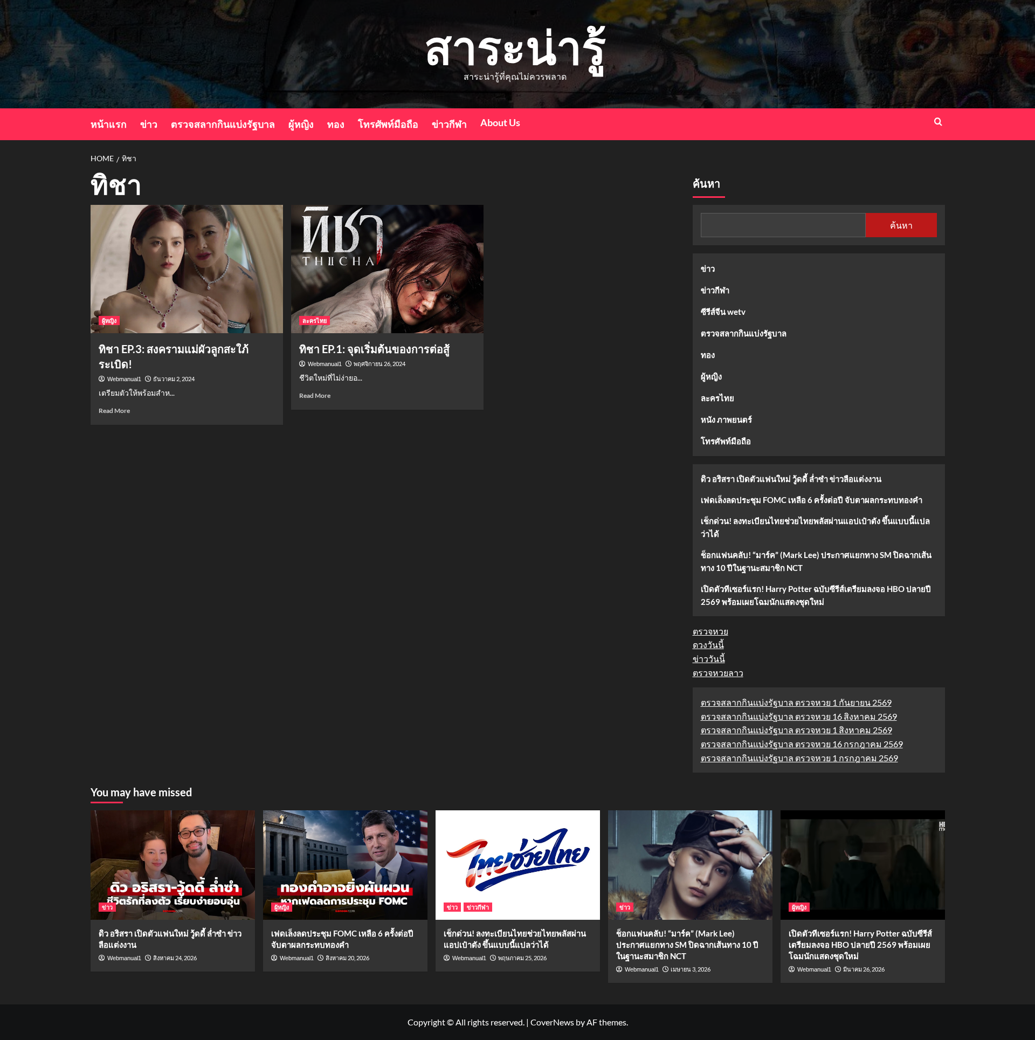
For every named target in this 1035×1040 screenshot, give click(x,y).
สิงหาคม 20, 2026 (347, 957)
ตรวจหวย (710, 631)
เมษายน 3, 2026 (690, 969)
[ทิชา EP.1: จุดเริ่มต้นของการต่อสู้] (387, 269)
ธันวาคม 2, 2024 (174, 378)
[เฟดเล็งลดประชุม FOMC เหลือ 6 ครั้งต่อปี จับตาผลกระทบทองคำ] (345, 865)
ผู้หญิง (301, 124)
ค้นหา (706, 184)
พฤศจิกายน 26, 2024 (379, 363)
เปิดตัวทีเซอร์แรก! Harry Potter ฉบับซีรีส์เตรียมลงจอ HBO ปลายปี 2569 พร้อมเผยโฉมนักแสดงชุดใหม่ (816, 595)
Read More (114, 411)
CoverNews (552, 1022)
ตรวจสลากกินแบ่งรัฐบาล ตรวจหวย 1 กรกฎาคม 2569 (799, 758)
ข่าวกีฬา (449, 124)
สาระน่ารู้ (515, 46)
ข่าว (148, 124)
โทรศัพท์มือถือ (388, 124)
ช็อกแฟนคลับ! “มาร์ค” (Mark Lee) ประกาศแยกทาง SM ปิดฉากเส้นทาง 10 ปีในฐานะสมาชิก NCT (816, 561)
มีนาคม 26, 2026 (864, 969)
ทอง (335, 124)
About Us (500, 122)
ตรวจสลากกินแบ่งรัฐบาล (223, 124)
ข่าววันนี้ (709, 658)
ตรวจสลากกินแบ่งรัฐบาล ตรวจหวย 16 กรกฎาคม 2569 (802, 744)
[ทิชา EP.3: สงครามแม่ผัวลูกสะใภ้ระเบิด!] (187, 269)
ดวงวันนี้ (708, 644)
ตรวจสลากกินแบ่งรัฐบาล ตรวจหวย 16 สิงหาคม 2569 (799, 716)
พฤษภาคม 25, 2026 (522, 957)
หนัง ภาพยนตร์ (726, 419)
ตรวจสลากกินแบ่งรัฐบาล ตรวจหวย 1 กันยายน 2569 (796, 702)
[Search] (938, 121)
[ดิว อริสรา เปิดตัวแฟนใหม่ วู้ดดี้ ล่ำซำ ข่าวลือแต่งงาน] (173, 865)
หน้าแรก (109, 124)
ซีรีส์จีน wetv (723, 311)
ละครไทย (314, 320)
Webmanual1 (124, 379)
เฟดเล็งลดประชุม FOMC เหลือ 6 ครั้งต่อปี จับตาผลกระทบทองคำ (811, 500)
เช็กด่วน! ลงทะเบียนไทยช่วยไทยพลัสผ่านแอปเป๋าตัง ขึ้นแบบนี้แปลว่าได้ (815, 527)
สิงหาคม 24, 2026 (175, 957)
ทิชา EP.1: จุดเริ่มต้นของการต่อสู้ (374, 348)
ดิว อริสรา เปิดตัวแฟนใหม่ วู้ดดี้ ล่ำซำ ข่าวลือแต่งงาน (791, 479)
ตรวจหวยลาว (718, 672)
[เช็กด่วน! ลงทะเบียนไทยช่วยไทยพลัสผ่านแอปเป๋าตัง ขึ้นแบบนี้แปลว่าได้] (518, 865)
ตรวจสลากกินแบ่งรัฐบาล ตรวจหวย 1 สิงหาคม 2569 (796, 730)
